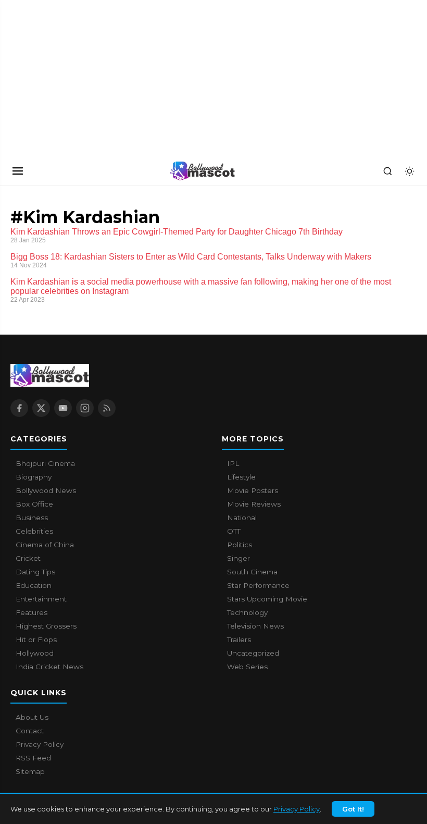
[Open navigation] (17, 171)
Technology (247, 612)
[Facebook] (19, 408)
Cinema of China (45, 544)
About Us (32, 717)
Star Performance (258, 585)
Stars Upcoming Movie (267, 599)
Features (31, 612)
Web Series (247, 666)
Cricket (28, 558)
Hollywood (35, 653)
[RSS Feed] (107, 408)
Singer (238, 558)
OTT (234, 531)
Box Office (34, 504)
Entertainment (41, 599)
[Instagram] (85, 408)
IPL (233, 463)
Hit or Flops (36, 639)
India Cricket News (49, 666)
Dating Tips (35, 572)
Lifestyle (241, 477)
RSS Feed (33, 758)
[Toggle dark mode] (409, 171)
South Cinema (252, 572)
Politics (239, 544)
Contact (30, 731)
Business (32, 517)
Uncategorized (253, 653)
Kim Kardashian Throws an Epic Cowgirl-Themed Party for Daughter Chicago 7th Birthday (176, 231)
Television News (255, 626)
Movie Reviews (254, 504)
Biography (34, 477)
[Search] (387, 171)
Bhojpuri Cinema (45, 463)
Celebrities (34, 531)
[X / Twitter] (41, 408)
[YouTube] (63, 408)
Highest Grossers (46, 626)
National (242, 517)
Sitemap (30, 771)
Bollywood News (46, 490)
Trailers (239, 639)
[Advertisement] (78, 78)
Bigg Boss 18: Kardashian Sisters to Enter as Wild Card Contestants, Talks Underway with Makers (190, 256)
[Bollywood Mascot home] (202, 171)
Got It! (353, 809)
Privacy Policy (296, 809)
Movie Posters (252, 490)
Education (34, 585)
